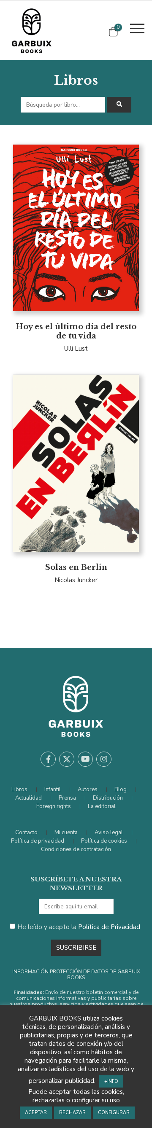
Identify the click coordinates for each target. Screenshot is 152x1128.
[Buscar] (119, 105)
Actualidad (28, 798)
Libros (19, 789)
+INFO (111, 1081)
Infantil (52, 789)
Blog (120, 789)
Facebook (48, 759)
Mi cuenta (66, 832)
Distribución (108, 798)
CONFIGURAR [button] (114, 1112)
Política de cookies (104, 841)
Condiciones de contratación (76, 849)
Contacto (26, 832)
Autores (88, 789)
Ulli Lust (76, 348)
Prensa (67, 798)
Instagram (103, 759)
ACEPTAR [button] (36, 1112)
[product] (76, 228)
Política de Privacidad (109, 927)
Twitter (66, 759)
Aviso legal (109, 832)
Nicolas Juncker (76, 580)
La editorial (102, 806)
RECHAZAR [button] (72, 1112)
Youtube (85, 759)
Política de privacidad (37, 841)
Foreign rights (53, 806)
